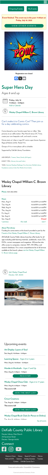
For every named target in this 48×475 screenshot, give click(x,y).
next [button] (43, 222)
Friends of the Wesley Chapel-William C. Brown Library (21, 233)
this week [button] (24, 222)
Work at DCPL (9, 459)
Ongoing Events (16, 9)
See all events (41, 421)
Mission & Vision (10, 456)
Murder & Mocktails (20, 368)
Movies (13, 161)
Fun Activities (27, 165)
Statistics (19, 459)
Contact (15, 461)
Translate (40, 459)
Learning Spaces (19, 359)
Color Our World (18, 168)
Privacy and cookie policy (15, 467)
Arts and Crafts (20, 161)
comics (11, 168)
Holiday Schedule (29, 459)
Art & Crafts (27, 168)
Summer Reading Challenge (15, 165)
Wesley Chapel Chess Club (24, 382)
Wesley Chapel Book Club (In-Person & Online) (25, 415)
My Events (32, 9)
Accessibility (27, 467)
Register (25, 376)
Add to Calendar (15, 105)
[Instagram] (11, 450)
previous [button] (5, 222)
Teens (18, 157)
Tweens (13, 157)
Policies (40, 456)
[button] (45, 2)
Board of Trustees (30, 456)
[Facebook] (4, 450)
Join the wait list (25, 393)
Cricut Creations (11, 398)
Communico (36, 467)
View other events (24, 26)
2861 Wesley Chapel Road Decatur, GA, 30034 (18, 273)
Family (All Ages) (26, 157)
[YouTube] (19, 450)
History (20, 456)
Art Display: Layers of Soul (15, 349)
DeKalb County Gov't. (28, 461)
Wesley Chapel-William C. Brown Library (26, 112)
